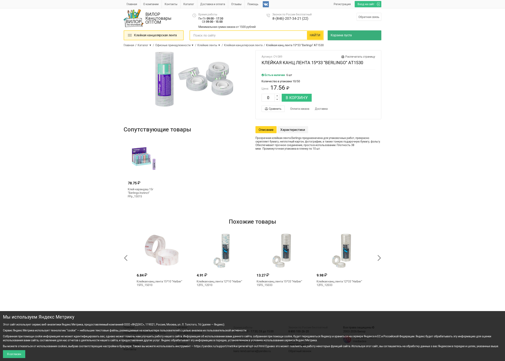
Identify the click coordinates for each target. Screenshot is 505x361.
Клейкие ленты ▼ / (210, 45)
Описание (266, 130)
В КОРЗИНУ (297, 97)
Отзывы (236, 4)
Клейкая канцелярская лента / (245, 45)
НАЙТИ (315, 35)
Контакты (171, 4)
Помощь (253, 4)
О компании (151, 4)
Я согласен (14, 354)
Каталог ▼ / (146, 45)
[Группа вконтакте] (266, 4)
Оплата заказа (299, 108)
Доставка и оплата (212, 4)
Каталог (188, 4)
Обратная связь (368, 17)
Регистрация (342, 4)
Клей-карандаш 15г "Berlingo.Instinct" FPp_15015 (140, 193)
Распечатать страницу (360, 56)
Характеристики (292, 130)
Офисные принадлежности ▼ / (176, 45)
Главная (132, 4)
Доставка (321, 108)
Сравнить (274, 108)
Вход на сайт (366, 4)
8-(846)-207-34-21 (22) (290, 18)
